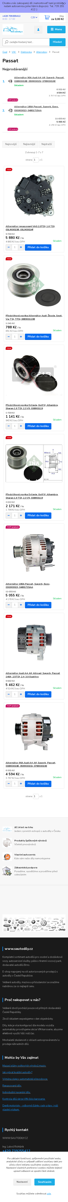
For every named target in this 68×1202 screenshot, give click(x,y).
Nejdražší (47, 144)
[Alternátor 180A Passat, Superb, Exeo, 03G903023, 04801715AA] (34, 553)
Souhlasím (44, 1182)
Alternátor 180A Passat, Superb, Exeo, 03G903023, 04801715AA (36, 108)
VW (14, 52)
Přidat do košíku (38, 247)
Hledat (57, 42)
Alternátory (41, 52)
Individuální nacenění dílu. (16, 1092)
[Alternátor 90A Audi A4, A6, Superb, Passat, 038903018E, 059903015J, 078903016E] (34, 731)
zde (49, 1193)
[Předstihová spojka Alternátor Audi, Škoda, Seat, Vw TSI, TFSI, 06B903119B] (34, 284)
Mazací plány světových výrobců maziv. (24, 1065)
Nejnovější (11, 144)
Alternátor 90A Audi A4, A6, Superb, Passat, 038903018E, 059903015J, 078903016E (39, 79)
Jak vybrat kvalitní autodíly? (17, 1072)
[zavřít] (63, 4)
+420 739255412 (11, 16)
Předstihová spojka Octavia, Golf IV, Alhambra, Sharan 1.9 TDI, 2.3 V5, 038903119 (32, 407)
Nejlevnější (29, 144)
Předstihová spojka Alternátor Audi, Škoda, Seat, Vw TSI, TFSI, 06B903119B (34, 317)
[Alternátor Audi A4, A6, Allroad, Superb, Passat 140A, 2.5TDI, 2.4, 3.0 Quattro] (34, 642)
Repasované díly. (12, 1085)
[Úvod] (15, 29)
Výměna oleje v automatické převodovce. (25, 1079)
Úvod (4, 52)
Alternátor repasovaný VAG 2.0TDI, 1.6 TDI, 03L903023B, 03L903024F (30, 228)
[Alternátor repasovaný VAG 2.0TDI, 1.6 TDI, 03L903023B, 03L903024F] (34, 195)
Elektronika (26, 52)
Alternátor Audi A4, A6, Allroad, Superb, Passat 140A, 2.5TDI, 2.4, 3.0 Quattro (33, 675)
